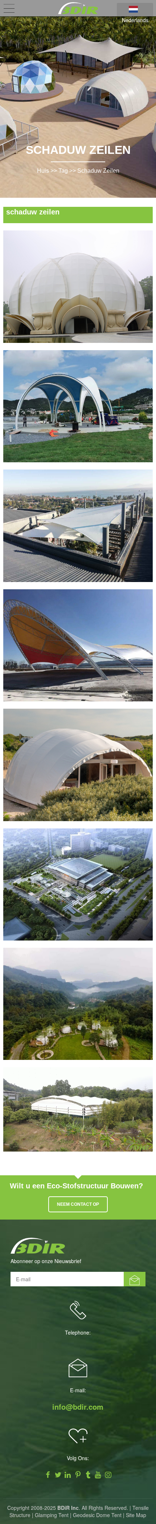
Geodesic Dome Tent (97, 1515)
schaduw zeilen (98, 171)
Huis (43, 171)
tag (63, 171)
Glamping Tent (52, 1515)
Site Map (136, 1515)
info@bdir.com (77, 1407)
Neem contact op (78, 1204)
